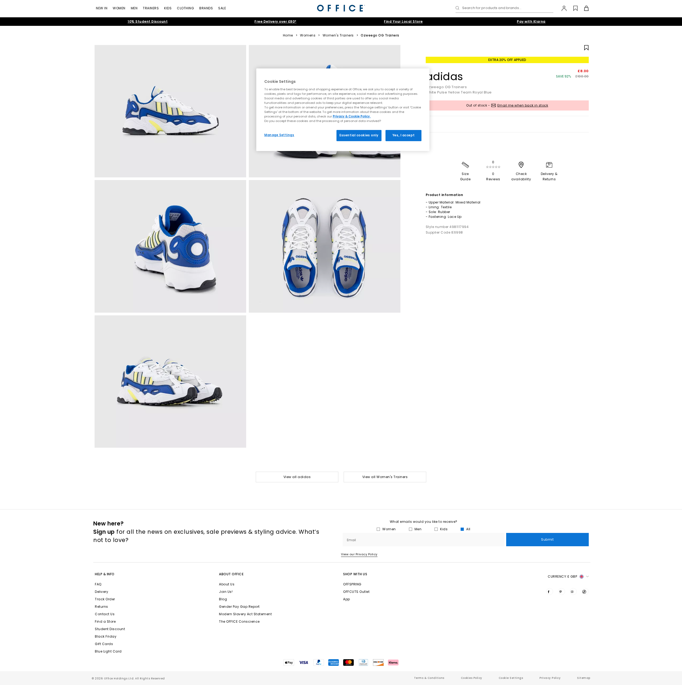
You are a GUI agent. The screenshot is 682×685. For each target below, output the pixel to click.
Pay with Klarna (531, 21)
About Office (231, 574)
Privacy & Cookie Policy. (352, 116)
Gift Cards (104, 644)
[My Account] (561, 8)
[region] (342, 109)
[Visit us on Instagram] (573, 591)
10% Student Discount (148, 21)
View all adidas (297, 477)
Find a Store (105, 621)
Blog (223, 599)
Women (119, 8)
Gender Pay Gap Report (239, 606)
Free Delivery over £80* (275, 21)
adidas (444, 76)
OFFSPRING (352, 584)
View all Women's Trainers (385, 477)
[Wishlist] (572, 8)
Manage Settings (279, 135)
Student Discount (110, 629)
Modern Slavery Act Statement (245, 614)
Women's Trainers (338, 35)
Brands (206, 8)
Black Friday (105, 636)
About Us (226, 584)
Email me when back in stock (522, 105)
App (346, 599)
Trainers (151, 8)
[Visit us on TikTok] (585, 591)
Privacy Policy (550, 678)
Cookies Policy (471, 678)
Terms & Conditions (429, 678)
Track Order (105, 599)
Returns (101, 606)
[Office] (341, 8)
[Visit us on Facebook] (549, 591)
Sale (222, 8)
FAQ (98, 584)
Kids (168, 8)
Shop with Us (355, 574)
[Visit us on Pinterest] (561, 591)
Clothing (185, 8)
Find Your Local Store (403, 21)
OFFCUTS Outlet (356, 591)
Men (134, 8)
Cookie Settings (511, 678)
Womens (307, 35)
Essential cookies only (359, 135)
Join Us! (226, 591)
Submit (547, 539)
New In (101, 8)
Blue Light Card (108, 651)
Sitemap (583, 678)
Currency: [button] (562, 576)
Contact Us (105, 614)
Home (288, 35)
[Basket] (583, 8)
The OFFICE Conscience (239, 621)
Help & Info (105, 574)
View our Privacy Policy (359, 554)
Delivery (101, 591)
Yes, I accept (403, 135)
